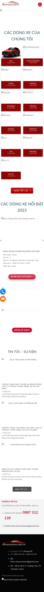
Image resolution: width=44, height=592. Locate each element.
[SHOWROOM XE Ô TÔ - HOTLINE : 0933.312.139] (14, 6)
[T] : (12, 554)
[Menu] (40, 4)
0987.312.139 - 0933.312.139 (25, 554)
